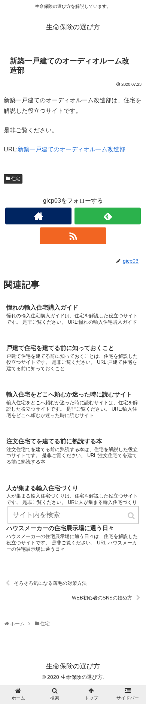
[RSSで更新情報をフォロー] (73, 235)
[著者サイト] (38, 216)
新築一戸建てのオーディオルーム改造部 (71, 149)
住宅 (15, 178)
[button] (132, 516)
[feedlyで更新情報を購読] (107, 216)
